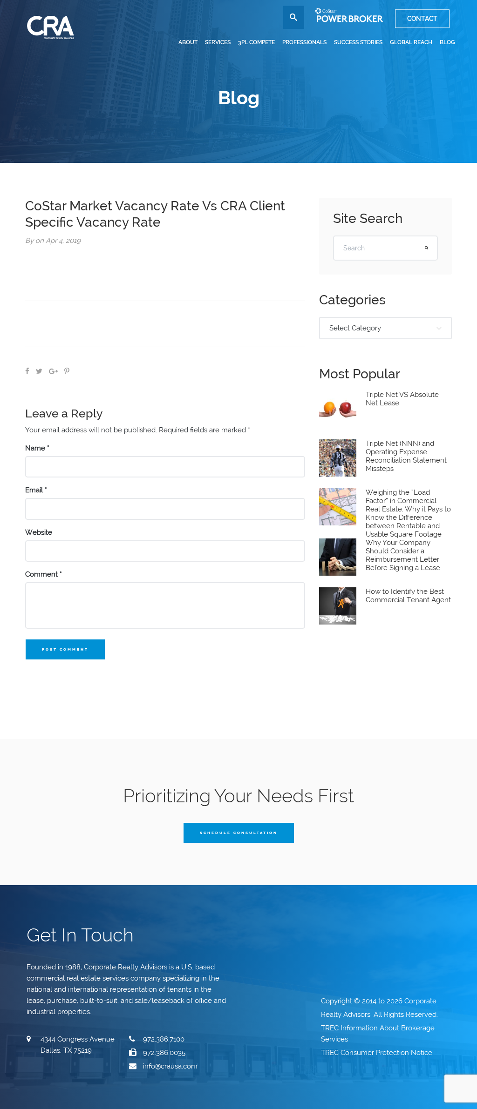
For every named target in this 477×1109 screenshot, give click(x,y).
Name (37, 448)
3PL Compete (256, 42)
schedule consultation (239, 832)
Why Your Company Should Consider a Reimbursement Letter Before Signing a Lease (403, 555)
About (188, 42)
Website (38, 532)
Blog (447, 42)
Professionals (304, 42)
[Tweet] (39, 371)
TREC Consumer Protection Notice (377, 1053)
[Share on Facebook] (27, 371)
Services (218, 42)
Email (36, 490)
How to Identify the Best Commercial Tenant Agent (408, 595)
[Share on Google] (53, 371)
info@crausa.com (170, 1066)
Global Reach (411, 42)
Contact (422, 18)
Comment (43, 574)
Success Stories (358, 42)
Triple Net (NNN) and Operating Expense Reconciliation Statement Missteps (406, 456)
